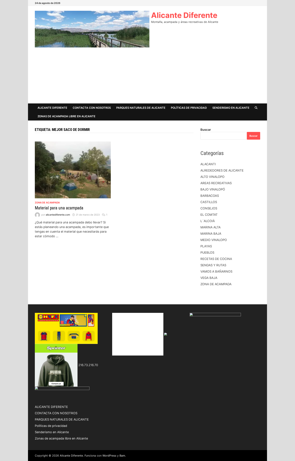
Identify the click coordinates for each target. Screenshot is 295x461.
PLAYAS (206, 246)
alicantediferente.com (58, 214)
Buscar (205, 129)
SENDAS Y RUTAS (213, 265)
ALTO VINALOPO (212, 177)
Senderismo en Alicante (230, 107)
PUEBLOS (207, 252)
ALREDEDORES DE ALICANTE (222, 170)
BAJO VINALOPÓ (212, 189)
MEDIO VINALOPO (213, 240)
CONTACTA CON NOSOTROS (92, 107)
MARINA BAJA (210, 233)
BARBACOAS (209, 195)
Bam (122, 455)
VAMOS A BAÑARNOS (216, 271)
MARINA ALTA (210, 227)
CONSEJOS (208, 208)
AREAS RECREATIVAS (216, 183)
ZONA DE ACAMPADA (47, 202)
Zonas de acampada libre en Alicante (66, 116)
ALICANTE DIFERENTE (52, 107)
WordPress (109, 455)
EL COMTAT (209, 214)
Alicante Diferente (184, 15)
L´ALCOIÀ (207, 221)
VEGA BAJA (208, 278)
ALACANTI (208, 164)
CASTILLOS (208, 202)
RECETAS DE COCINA (216, 259)
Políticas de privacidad (189, 107)
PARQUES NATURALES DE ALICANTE (140, 107)
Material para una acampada (59, 207)
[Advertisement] (147, 78)
